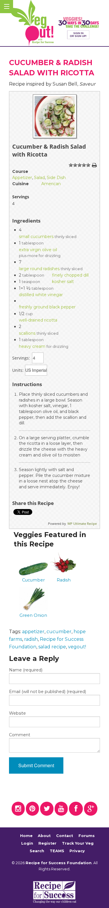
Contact (64, 836)
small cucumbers (36, 236)
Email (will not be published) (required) (47, 691)
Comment (19, 734)
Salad (39, 177)
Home (26, 836)
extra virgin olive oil (38, 249)
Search (37, 851)
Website (17, 713)
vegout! (77, 647)
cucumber (59, 631)
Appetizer (22, 177)
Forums (86, 836)
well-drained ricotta (38, 320)
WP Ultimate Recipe (82, 523)
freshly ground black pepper (47, 307)
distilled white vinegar (41, 294)
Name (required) (25, 670)
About (44, 836)
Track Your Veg (78, 843)
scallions (27, 333)
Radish (64, 580)
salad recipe (52, 647)
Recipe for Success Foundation (59, 863)
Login (27, 843)
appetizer (33, 631)
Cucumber (33, 580)
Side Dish (56, 177)
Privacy (77, 851)
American (51, 183)
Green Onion (33, 615)
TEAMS (57, 851)
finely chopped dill (70, 275)
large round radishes (39, 268)
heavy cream (32, 346)
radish (31, 639)
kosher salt (63, 281)
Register (47, 843)
